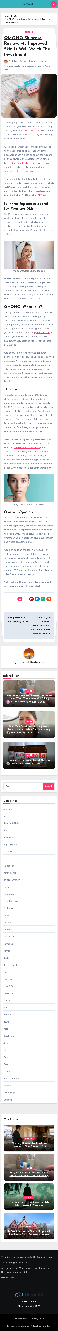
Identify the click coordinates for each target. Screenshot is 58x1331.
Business (8, 837)
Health (29, 32)
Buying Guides (11, 844)
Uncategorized (11, 1078)
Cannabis (8, 851)
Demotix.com (29, 1301)
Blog (5, 830)
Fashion (7, 922)
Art (5, 816)
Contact (47, 1326)
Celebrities (8, 865)
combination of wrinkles (27, 447)
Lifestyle (8, 979)
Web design (9, 1092)
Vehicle (7, 1085)
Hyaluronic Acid (42, 332)
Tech (5, 1050)
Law (5, 972)
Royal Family (9, 1036)
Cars (5, 858)
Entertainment (11, 901)
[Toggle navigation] (3, 4)
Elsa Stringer (17, 763)
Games (6, 951)
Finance (7, 929)
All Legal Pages (21, 1318)
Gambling (8, 944)
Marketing (8, 993)
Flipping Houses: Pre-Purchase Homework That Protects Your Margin (29, 1146)
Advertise (36, 1326)
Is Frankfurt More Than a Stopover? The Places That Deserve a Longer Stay (29, 1234)
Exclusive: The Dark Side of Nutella (29, 760)
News (6, 1022)
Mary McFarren (18, 702)
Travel (6, 1071)
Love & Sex (9, 986)
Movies (6, 1000)
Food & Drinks (10, 936)
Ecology (7, 887)
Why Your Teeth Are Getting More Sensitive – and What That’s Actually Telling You (29, 729)
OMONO (42, 195)
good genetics (31, 130)
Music (6, 1007)
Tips (5, 1057)
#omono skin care (35, 66)
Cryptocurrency (11, 880)
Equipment (9, 908)
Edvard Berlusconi (21, 61)
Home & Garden (11, 965)
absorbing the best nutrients (26, 163)
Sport (6, 1043)
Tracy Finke (16, 732)
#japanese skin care (16, 66)
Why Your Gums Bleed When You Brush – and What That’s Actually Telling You (29, 699)
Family (6, 915)
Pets (5, 1029)
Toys (5, 1064)
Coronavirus (9, 873)
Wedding (7, 1100)
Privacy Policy (38, 1318)
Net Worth (8, 1014)
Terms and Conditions (18, 1326)
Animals (7, 809)
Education (8, 894)
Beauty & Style (11, 823)
